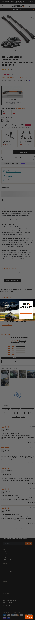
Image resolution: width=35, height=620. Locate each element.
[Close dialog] (34, 299)
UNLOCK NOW (26, 313)
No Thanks (26, 316)
